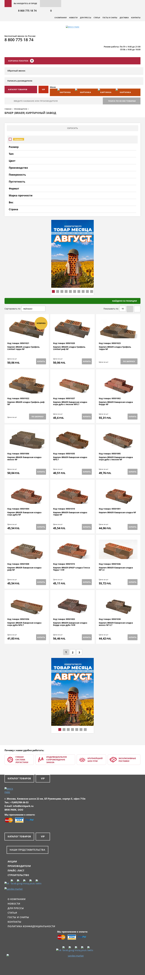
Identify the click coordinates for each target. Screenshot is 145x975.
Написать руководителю (19, 80)
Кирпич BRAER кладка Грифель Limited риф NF (69, 348)
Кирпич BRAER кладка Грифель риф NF (25, 403)
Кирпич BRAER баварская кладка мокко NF (24, 458)
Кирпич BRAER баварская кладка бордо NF (116, 403)
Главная (8, 109)
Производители (20, 109)
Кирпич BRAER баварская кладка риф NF (24, 569)
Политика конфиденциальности (31, 926)
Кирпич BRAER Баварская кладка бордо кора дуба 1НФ (70, 624)
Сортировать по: (13, 308)
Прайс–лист (16, 870)
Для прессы (85, 17)
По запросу (129, 361)
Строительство (18, 875)
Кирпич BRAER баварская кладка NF (117, 512)
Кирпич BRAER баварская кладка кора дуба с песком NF (116, 458)
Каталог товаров (19, 778)
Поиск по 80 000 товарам (122, 101)
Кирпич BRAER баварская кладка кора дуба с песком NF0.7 (70, 403)
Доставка (124, 17)
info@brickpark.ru (23, 806)
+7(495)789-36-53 (19, 802)
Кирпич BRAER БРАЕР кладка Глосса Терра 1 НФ (71, 569)
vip (43, 89)
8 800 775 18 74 (27, 10)
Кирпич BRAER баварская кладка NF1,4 (116, 569)
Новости (73, 17)
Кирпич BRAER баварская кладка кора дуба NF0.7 (24, 624)
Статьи (97, 17)
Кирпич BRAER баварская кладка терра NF (70, 513)
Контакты (135, 17)
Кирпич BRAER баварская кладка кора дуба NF (24, 513)
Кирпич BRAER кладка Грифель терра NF (115, 348)
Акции (12, 861)
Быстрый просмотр (27, 335)
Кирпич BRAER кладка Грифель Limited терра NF (23, 348)
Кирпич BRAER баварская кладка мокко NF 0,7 (116, 624)
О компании (61, 17)
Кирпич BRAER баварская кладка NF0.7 (70, 458)
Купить (41, 361)
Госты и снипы (110, 17)
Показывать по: (111, 308)
